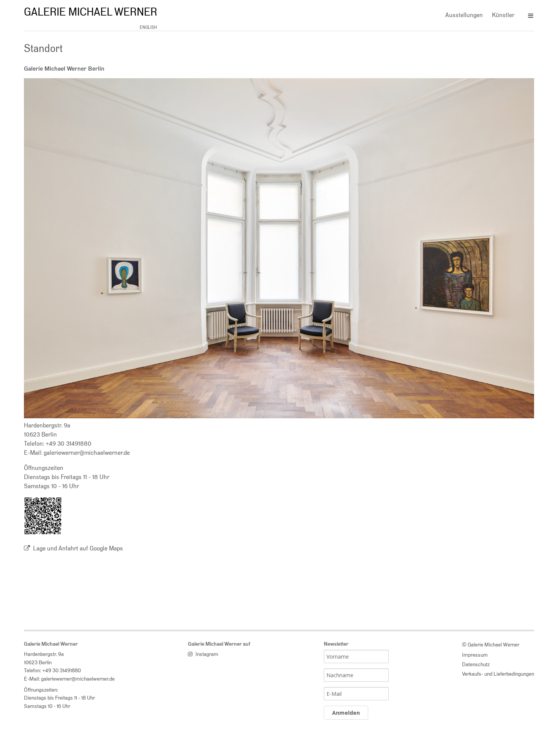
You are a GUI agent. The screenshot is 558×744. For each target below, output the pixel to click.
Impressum (475, 654)
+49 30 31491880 (68, 443)
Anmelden (346, 712)
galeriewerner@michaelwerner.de (87, 452)
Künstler (503, 15)
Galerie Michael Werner (90, 11)
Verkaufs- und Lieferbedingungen (498, 673)
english (148, 27)
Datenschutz (476, 664)
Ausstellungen (464, 15)
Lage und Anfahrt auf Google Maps (78, 548)
